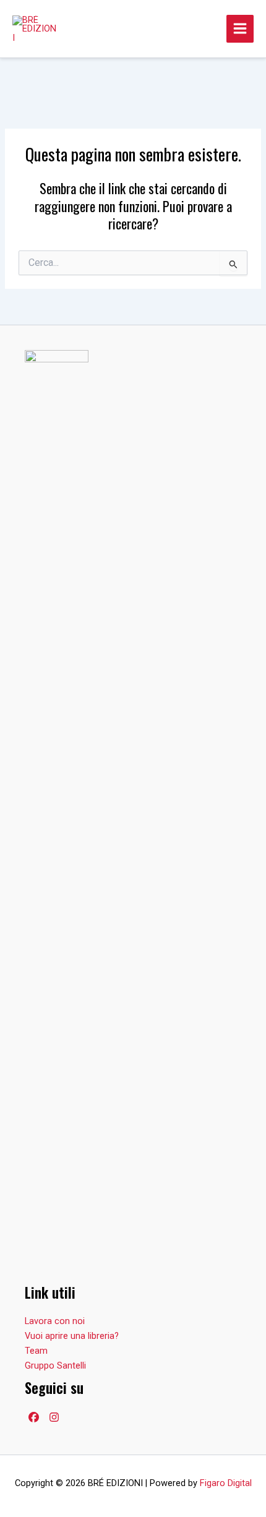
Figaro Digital (226, 1483)
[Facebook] (33, 1417)
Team (36, 1350)
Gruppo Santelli (55, 1365)
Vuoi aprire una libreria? (72, 1335)
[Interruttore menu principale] (240, 28)
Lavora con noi (55, 1321)
